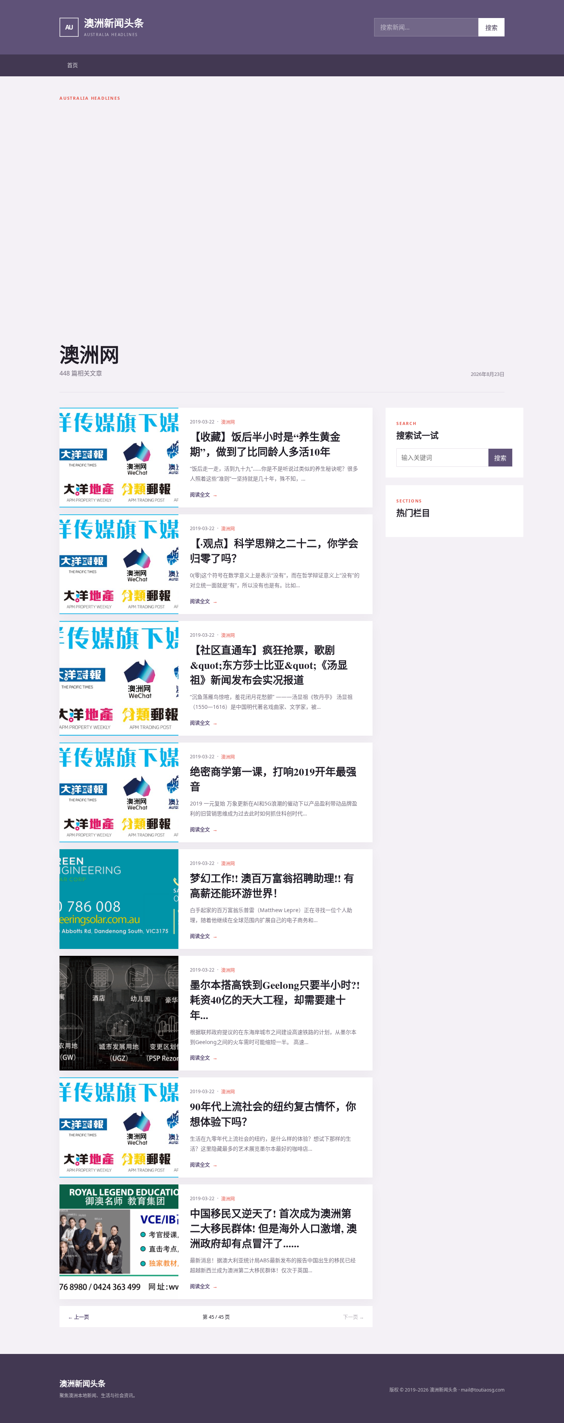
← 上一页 (78, 1316)
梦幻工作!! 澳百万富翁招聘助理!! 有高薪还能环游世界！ (272, 886)
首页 (72, 65)
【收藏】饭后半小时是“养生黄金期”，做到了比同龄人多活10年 (265, 444)
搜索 (491, 27)
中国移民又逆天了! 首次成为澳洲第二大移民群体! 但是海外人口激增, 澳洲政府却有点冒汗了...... (273, 1228)
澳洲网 (228, 422)
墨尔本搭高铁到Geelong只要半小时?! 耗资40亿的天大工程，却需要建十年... (275, 999)
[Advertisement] (89, 224)
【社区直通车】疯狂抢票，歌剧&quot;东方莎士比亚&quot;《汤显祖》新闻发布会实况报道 (269, 664)
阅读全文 (204, 494)
